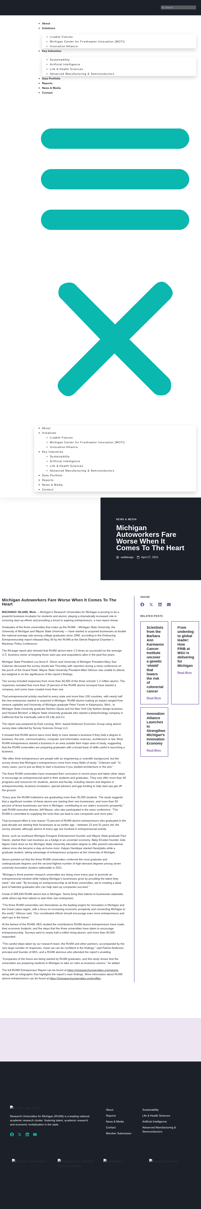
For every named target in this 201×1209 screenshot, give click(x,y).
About (46, 23)
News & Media (51, 87)
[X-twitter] (20, 1134)
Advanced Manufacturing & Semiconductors (82, 73)
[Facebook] (12, 1134)
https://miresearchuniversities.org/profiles (75, 978)
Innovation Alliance (64, 46)
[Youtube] (35, 1134)
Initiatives (48, 28)
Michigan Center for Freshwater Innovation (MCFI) (87, 41)
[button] (115, 258)
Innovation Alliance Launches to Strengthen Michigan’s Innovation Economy (156, 728)
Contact (47, 92)
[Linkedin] (27, 1134)
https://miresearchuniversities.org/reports (92, 970)
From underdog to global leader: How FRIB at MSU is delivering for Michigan (185, 647)
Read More (154, 697)
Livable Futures (61, 36)
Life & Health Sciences (66, 69)
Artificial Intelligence (65, 64)
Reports (47, 83)
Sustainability (60, 59)
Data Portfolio (51, 78)
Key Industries (51, 51)
